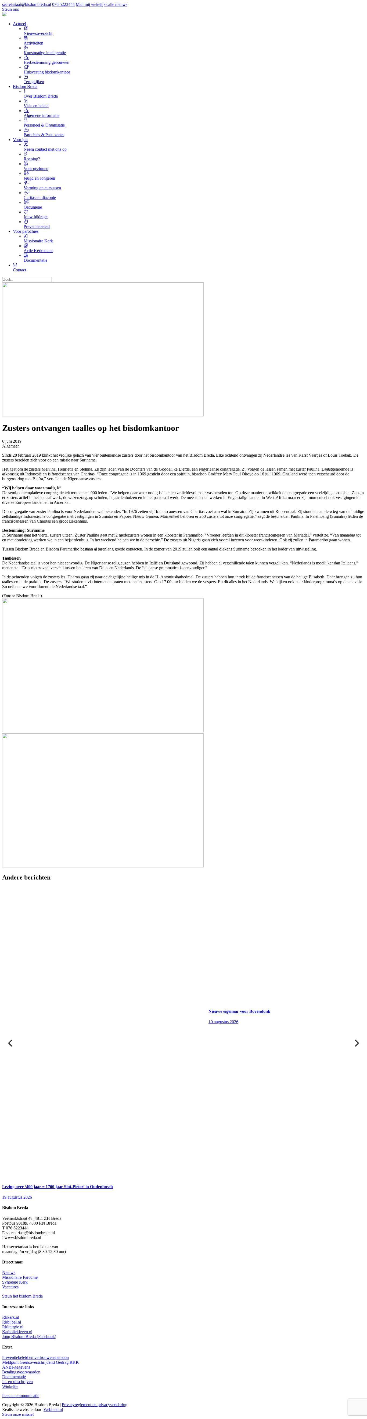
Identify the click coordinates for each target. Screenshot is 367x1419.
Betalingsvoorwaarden (21, 1372)
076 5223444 (63, 4)
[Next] (356, 1043)
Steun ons (10, 9)
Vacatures (10, 1287)
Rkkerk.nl (10, 1317)
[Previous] (11, 1043)
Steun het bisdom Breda (22, 1296)
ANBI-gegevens (16, 1367)
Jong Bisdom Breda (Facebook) (29, 1336)
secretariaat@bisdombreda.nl (26, 4)
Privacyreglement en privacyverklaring (94, 1404)
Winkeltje (10, 1386)
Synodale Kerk (15, 1282)
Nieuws (8, 1272)
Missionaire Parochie (20, 1277)
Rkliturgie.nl (12, 1327)
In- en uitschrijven (17, 1381)
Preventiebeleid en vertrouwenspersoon (35, 1357)
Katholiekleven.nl (17, 1331)
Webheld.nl (53, 1409)
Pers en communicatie (20, 1395)
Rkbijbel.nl (11, 1322)
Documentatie (14, 1376)
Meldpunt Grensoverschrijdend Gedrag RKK (40, 1362)
